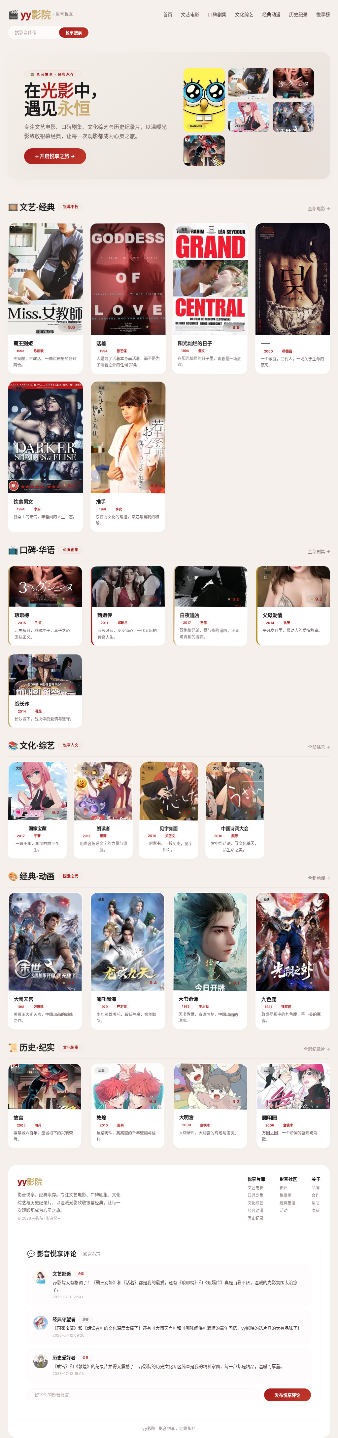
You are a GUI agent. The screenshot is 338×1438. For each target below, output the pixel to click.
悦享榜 (323, 14)
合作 (316, 1195)
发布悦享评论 (287, 1395)
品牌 (316, 1187)
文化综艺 (244, 14)
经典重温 (287, 1202)
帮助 (316, 1202)
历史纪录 (298, 14)
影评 (283, 1187)
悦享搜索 (74, 33)
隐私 (316, 1210)
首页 (167, 14)
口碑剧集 (217, 14)
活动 (283, 1210)
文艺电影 (190, 14)
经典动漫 (271, 14)
